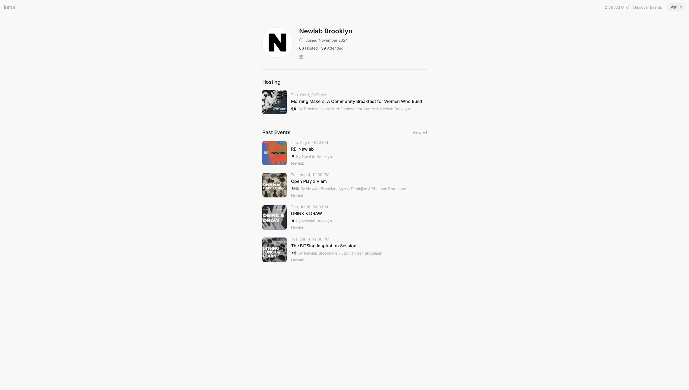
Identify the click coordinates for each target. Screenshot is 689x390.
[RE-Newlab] (344, 153)
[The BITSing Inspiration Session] (344, 250)
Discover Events (647, 7)
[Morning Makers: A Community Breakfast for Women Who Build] (344, 102)
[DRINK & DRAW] (344, 218)
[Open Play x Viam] (344, 185)
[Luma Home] (10, 7)
